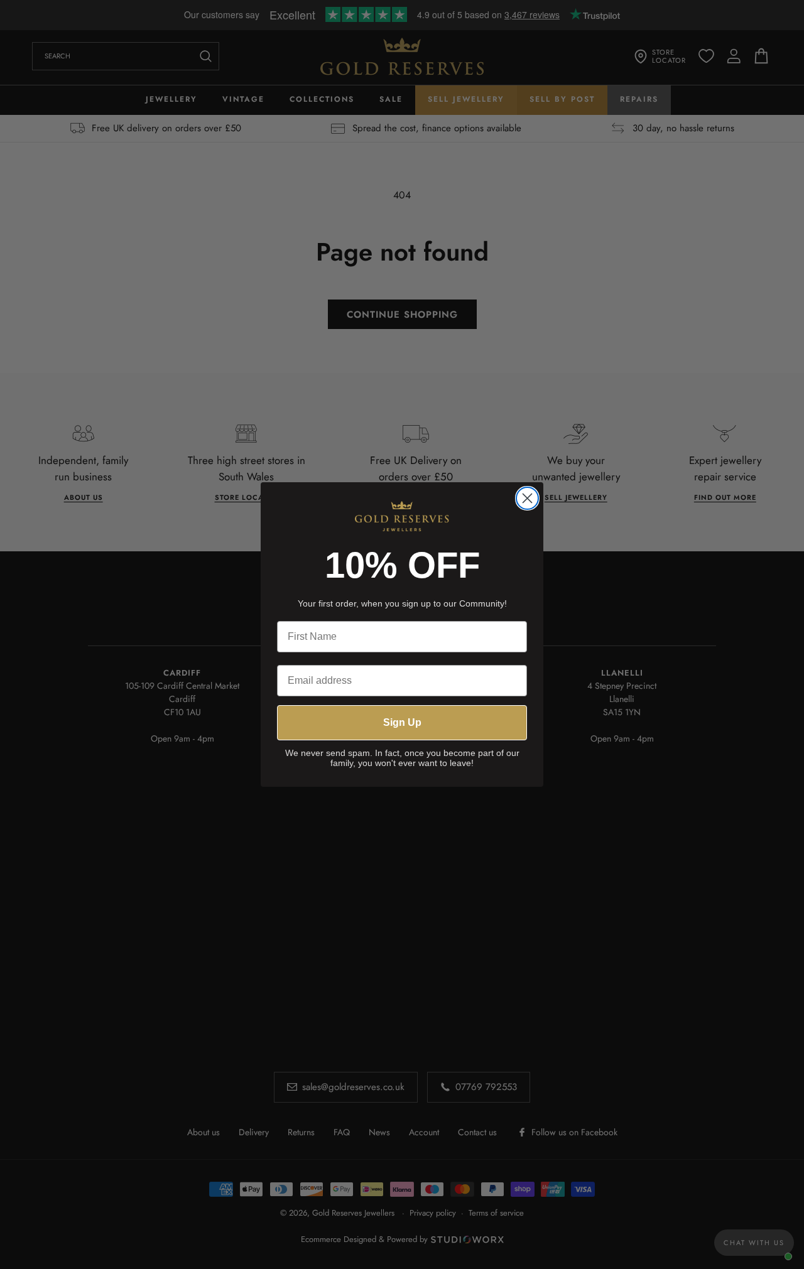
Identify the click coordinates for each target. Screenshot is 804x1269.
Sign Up (402, 722)
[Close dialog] (527, 498)
